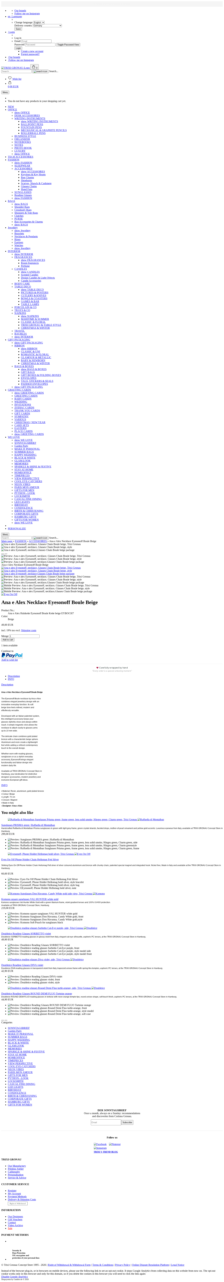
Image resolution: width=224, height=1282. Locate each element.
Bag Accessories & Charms (28, 221)
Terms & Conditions (102, 1264)
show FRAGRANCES (33, 260)
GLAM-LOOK (22, 460)
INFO (11, 679)
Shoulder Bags (22, 207)
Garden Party (21, 446)
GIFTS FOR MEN (24, 490)
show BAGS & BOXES (34, 369)
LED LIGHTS (22, 502)
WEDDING (20, 401)
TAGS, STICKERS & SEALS (37, 381)
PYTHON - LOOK (24, 493)
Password (19, 44)
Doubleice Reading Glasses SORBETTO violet (26, 933)
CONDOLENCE (23, 508)
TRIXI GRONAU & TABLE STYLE (41, 325)
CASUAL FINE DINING (28, 499)
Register (12, 1190)
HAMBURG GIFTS (25, 516)
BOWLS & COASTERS (34, 298)
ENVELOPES (28, 378)
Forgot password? (30, 54)
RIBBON (19, 345)
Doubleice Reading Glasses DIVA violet (22, 965)
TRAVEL (19, 330)
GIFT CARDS (22, 413)
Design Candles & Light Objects (38, 277)
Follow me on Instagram (27, 13)
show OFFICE (22, 112)
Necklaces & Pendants (26, 236)
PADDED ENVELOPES (34, 384)
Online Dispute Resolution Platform (150, 1264)
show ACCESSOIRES (33, 171)
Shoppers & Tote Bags (26, 212)
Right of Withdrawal (18, 1203)
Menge (5, 636)
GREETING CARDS (19, 389)
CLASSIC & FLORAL (33, 322)
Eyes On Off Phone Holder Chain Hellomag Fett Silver (30, 859)
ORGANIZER (22, 139)
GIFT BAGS (28, 372)
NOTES (18, 145)
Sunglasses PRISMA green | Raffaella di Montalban (28, 825)
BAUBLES (20, 333)
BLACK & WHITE (24, 457)
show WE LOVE (23, 440)
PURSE (18, 218)
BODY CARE (22, 283)
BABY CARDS (22, 398)
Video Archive (15, 1225)
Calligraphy (14, 1171)
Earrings (18, 242)
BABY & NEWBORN (33, 360)
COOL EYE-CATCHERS (28, 481)
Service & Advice (17, 1177)
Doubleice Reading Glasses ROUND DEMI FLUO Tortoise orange (36, 993)
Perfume (25, 266)
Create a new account (32, 51)
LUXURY (20, 150)
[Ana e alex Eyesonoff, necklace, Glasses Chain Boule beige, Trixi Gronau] (41, 567)
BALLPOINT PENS (32, 124)
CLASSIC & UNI (30, 351)
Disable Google (14, 1276)
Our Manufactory (17, 1165)
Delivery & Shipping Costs (22, 1199)
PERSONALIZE (17, 528)
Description (14, 676)
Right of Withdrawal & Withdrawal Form (69, 1264)
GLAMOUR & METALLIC (36, 357)
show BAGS (21, 204)
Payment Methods (17, 1196)
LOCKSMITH (22, 496)
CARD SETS (21, 425)
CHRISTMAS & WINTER (35, 328)
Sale (10, 1228)
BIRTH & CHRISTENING (28, 510)
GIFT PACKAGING (19, 339)
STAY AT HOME (23, 469)
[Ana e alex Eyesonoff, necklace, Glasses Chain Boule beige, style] (36, 570)
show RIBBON (29, 348)
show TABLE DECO (32, 289)
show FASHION (23, 162)
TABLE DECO (22, 286)
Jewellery (13, 227)
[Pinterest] (116, 1144)
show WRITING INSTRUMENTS (39, 121)
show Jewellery (22, 230)
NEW (11, 106)
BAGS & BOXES (24, 366)
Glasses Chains (29, 186)
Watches (18, 245)
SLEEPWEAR (22, 165)
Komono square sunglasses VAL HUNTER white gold (29, 899)
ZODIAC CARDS (24, 407)
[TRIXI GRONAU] (15, 67)
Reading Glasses (23, 195)
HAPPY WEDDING (25, 454)
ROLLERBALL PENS (33, 133)
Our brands (20, 10)
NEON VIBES (22, 484)
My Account (14, 1193)
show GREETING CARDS (29, 392)
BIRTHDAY (21, 505)
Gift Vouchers (15, 1219)
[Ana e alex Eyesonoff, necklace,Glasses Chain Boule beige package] (37, 573)
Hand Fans (26, 189)
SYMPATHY (21, 416)
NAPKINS (20, 313)
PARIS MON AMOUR (26, 487)
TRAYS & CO (22, 310)
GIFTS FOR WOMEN (26, 519)
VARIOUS (20, 419)
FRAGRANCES (23, 257)
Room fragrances (30, 263)
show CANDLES (30, 271)
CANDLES (20, 269)
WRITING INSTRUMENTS (29, 118)
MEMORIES (21, 463)
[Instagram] (101, 1148)
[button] (13, 85)
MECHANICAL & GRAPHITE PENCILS (44, 130)
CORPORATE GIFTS (26, 513)
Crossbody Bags (22, 210)
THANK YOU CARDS (27, 410)
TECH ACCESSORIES (20, 156)
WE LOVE (14, 437)
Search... (53, 71)
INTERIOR (14, 251)
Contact (12, 1222)
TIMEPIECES (22, 475)
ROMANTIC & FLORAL (35, 354)
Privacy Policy (122, 1264)
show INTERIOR (23, 254)
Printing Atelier (16, 1168)
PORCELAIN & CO (25, 307)
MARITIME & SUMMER (35, 319)
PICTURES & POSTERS (34, 292)
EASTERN (20, 428)
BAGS (11, 201)
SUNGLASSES (22, 192)
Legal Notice (177, 1264)
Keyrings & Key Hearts (33, 174)
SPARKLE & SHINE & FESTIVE (32, 466)
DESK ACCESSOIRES (27, 115)
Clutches (18, 215)
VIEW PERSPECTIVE (26, 478)
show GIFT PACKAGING (28, 342)
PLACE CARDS (23, 431)
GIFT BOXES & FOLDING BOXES (41, 375)
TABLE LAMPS (30, 304)
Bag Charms (27, 177)
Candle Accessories (31, 280)
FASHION (13, 159)
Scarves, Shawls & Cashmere (36, 183)
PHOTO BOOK (23, 148)
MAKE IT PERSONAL (27, 448)
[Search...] (40, 71)
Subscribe (127, 1122)
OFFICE (12, 109)
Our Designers (15, 1216)
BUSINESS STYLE (25, 136)
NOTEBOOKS (22, 142)
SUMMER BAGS (24, 451)
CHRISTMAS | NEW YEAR (29, 422)
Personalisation (15, 1174)
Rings (17, 239)
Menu (5, 92)
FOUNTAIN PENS (31, 127)
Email (17, 41)
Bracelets (19, 233)
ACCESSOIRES (23, 168)
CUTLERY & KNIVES (33, 295)
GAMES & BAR (30, 301)
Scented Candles (29, 274)
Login (11, 32)
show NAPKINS (30, 316)
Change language (23, 22)
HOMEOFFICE (22, 472)
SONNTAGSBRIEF (25, 443)
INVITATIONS (22, 404)
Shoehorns (26, 180)
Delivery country (23, 25)
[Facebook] (101, 1144)
